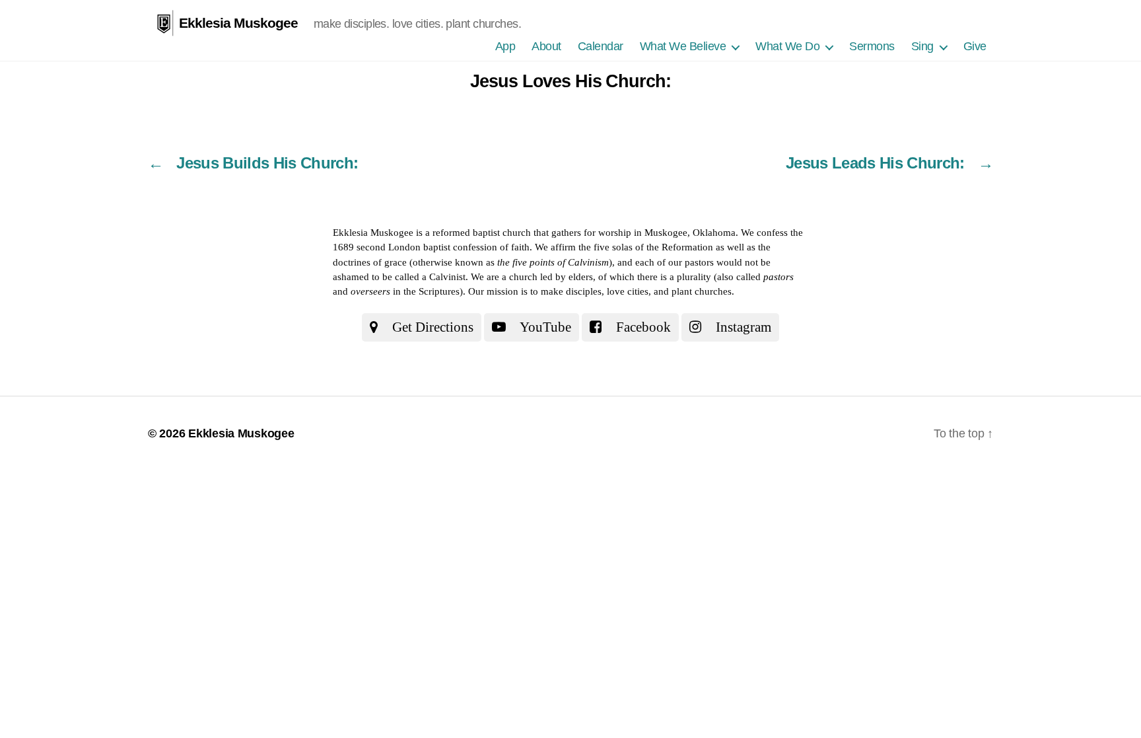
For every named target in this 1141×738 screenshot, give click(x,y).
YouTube (544, 327)
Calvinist (447, 277)
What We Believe (683, 46)
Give (974, 46)
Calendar (600, 46)
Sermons (872, 46)
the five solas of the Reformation (645, 247)
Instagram (741, 327)
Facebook (642, 327)
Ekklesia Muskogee (238, 23)
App (505, 46)
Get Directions (431, 327)
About (546, 46)
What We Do (787, 46)
